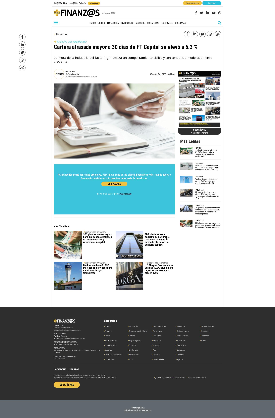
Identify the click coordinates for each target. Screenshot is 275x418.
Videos (203, 340)
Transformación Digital (138, 331)
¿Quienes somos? (163, 377)
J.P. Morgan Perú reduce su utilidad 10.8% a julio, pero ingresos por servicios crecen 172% (159, 269)
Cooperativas (110, 345)
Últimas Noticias (207, 326)
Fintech (132, 335)
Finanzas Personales (113, 354)
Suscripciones (192, 3)
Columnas (180, 23)
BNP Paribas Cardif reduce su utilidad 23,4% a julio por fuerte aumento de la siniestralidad (207, 168)
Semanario (94, 3)
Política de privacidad (197, 377)
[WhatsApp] (22, 60)
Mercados (157, 340)
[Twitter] (22, 52)
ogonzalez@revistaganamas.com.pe (67, 330)
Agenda (180, 359)
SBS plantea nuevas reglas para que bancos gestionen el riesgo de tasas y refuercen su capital (97, 238)
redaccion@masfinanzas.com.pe (66, 344)
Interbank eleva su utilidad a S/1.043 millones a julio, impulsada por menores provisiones (206, 153)
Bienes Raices (182, 335)
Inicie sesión (125, 193)
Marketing (181, 326)
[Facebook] (22, 37)
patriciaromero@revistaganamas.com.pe (69, 338)
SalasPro (83, 3)
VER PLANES (114, 183)
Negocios (140, 23)
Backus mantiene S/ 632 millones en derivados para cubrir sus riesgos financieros (97, 269)
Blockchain (133, 350)
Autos (155, 350)
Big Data (132, 345)
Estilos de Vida (183, 331)
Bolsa (131, 359)
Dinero (101, 23)
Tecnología (113, 23)
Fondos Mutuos (159, 326)
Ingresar (212, 3)
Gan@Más (58, 3)
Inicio (93, 23)
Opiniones (181, 350)
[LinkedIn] (22, 44)
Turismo (156, 354)
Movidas (180, 354)
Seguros (108, 350)
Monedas (157, 335)
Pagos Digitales (135, 340)
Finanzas (108, 331)
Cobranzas (109, 359)
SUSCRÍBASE (66, 384)
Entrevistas (181, 345)
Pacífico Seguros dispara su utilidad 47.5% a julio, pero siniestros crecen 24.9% (206, 181)
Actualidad (153, 23)
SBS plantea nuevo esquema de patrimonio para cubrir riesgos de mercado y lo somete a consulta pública (157, 239)
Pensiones (157, 331)
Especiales (167, 23)
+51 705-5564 (59, 359)
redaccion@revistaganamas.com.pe (81, 76)
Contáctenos (179, 377)
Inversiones (127, 23)
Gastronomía (158, 359)
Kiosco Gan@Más (70, 3)
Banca (107, 335)
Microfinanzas (111, 340)
